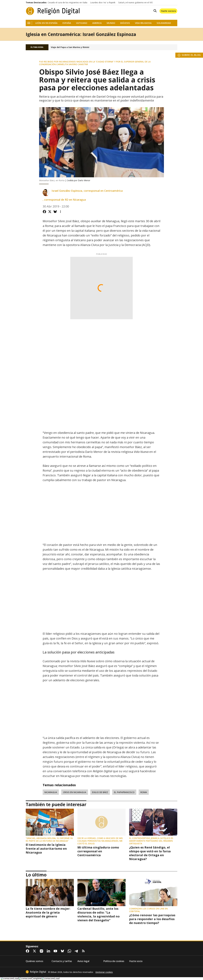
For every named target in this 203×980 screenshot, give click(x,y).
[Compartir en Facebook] (44, 211)
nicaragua (50, 792)
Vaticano (81, 23)
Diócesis (125, 23)
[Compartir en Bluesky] (55, 211)
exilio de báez (100, 792)
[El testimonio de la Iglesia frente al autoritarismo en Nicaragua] (50, 822)
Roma (143, 792)
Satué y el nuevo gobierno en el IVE (135, 2)
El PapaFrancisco (124, 792)
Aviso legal (83, 961)
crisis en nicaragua (74, 792)
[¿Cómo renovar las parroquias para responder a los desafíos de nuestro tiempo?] (153, 892)
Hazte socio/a (168, 10)
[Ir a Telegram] (77, 951)
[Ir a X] (35, 951)
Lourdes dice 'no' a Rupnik (102, 2)
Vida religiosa (143, 23)
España (67, 23)
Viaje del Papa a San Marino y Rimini (70, 47)
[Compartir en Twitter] (50, 211)
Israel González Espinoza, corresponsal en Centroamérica (87, 190)
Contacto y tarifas (62, 961)
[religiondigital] (36, 971)
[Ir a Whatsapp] (70, 951)
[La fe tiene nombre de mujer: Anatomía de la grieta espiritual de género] (50, 892)
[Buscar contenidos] (154, 11)
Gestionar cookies (104, 972)
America (97, 23)
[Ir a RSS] (84, 951)
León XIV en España (46, 23)
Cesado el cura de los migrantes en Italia (67, 2)
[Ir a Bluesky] (63, 951)
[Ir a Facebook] (28, 951)
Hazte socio (136, 961)
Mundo (111, 23)
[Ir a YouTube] (56, 951)
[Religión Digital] (53, 11)
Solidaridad (164, 23)
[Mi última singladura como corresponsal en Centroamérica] (101, 822)
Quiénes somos (34, 961)
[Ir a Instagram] (42, 951)
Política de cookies (113, 961)
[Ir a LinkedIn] (49, 951)
